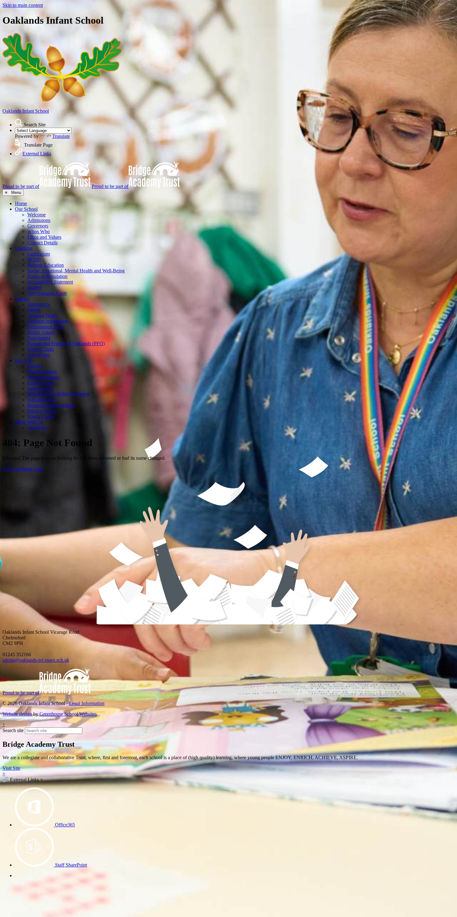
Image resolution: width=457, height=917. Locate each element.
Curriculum (38, 253)
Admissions (38, 220)
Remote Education (45, 265)
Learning (24, 248)
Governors (37, 225)
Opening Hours (42, 315)
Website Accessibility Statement (58, 394)
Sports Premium (43, 377)
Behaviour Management (51, 405)
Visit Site (11, 768)
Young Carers (40, 416)
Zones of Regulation (47, 276)
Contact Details (42, 242)
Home (21, 203)
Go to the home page (23, 468)
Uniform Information (47, 321)
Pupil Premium (42, 371)
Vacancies (37, 427)
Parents (22, 298)
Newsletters (38, 338)
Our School (26, 209)
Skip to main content (22, 5)
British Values (41, 332)
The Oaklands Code (47, 293)
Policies (35, 366)
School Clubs (40, 349)
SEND (34, 259)
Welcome (36, 214)
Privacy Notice (42, 410)
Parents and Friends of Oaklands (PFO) (66, 343)
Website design (17, 714)
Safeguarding (40, 388)
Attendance (38, 304)
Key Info (24, 360)
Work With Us (29, 422)
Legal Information (86, 703)
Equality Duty (41, 382)
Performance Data (45, 326)
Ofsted (33, 310)
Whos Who (38, 231)
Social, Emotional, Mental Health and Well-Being (76, 270)
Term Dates (38, 354)
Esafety (34, 287)
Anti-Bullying (41, 399)
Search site (13, 730)
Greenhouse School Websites (68, 714)
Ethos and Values (44, 237)
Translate (61, 136)
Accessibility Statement (50, 282)
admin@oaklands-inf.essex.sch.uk (35, 660)
